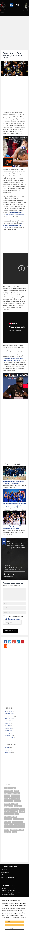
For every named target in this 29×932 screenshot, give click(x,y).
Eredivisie (15, 832)
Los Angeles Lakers (8, 806)
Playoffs (16, 790)
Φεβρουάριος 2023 (9, 733)
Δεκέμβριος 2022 (9, 737)
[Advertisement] (14, 32)
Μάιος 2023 (8, 725)
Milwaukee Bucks (15, 795)
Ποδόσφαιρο (8, 752)
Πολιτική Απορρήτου (8, 877)
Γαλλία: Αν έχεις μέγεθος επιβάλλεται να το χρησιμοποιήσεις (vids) (14, 893)
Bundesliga (6, 793)
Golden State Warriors (15, 567)
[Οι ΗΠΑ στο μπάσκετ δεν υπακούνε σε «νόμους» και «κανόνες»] (14, 473)
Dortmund (11, 814)
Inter (23, 827)
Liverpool (15, 803)
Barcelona (17, 798)
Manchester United (8, 801)
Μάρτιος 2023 (8, 730)
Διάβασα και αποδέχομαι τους (13, 618)
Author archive (8, 552)
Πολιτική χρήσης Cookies (9, 875)
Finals (7, 567)
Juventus (15, 808)
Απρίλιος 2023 (8, 728)
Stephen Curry (16, 569)
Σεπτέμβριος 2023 (9, 716)
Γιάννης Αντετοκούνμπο (17, 821)
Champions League (8, 790)
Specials (7, 747)
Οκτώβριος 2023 (9, 713)
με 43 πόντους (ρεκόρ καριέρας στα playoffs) (13, 225)
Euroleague (21, 808)
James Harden (7, 832)
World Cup (6, 829)
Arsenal (17, 814)
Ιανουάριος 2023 (9, 735)
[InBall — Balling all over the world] (14, 5)
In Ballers (4, 869)
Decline (8, 925)
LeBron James (21, 824)
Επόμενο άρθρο (9, 576)
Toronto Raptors (17, 819)
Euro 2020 (14, 824)
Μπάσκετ (7, 565)
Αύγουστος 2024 (9, 711)
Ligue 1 (10, 811)
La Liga (17, 793)
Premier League (11, 788)
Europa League (7, 821)
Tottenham (22, 811)
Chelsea (15, 811)
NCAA (5, 811)
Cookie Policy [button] (13, 915)
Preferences (10, 928)
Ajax (22, 829)
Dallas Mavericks (7, 819)
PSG (22, 819)
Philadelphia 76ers (8, 827)
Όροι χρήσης (5, 872)
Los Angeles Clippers (15, 829)
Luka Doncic (13, 816)
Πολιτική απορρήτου (13, 619)
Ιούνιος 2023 (8, 723)
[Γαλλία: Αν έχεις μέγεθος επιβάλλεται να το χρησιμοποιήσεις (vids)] (14, 495)
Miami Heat (6, 816)
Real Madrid (6, 795)
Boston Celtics (17, 801)
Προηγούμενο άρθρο (10, 574)
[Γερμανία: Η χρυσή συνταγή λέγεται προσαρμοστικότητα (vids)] (14, 518)
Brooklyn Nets (7, 824)
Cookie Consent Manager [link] (8, 900)
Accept (8, 921)
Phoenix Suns (17, 827)
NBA (10, 569)
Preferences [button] (23, 917)
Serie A (12, 793)
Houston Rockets (7, 808)
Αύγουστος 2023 (9, 718)
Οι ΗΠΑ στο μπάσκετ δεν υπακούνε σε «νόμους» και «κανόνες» (12, 889)
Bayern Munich (18, 806)
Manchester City (7, 803)
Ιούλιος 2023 (8, 720)
